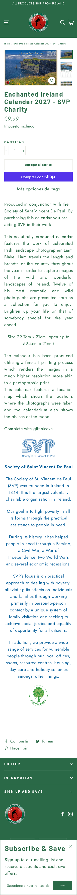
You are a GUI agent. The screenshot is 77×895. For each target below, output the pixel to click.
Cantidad (14, 142)
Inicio (7, 43)
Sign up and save (23, 791)
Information (18, 778)
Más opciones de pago (38, 189)
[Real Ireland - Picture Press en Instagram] (70, 813)
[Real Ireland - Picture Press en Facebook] (62, 813)
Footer (12, 764)
